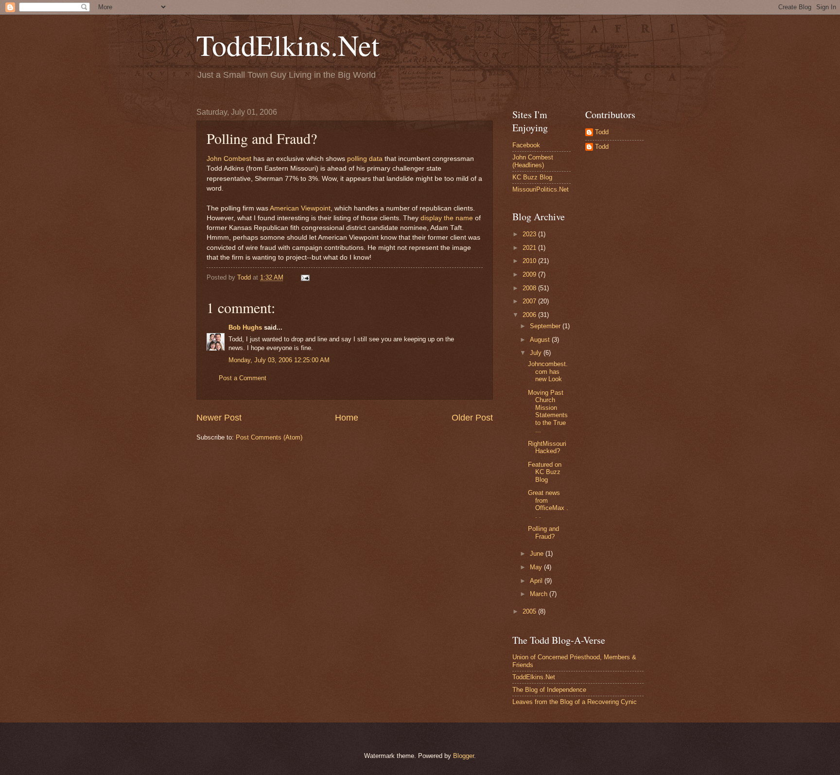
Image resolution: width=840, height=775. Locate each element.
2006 (530, 314)
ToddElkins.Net (288, 44)
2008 (530, 288)
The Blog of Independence (549, 689)
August (541, 339)
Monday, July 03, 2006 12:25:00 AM (279, 360)
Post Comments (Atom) (269, 437)
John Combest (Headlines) (532, 161)
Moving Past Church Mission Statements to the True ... (548, 411)
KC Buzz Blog (532, 177)
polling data (365, 158)
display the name (446, 218)
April (537, 580)
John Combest (229, 158)
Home (346, 418)
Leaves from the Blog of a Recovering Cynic (574, 701)
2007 (530, 301)
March (539, 594)
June (537, 553)
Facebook (526, 145)
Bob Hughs (245, 327)
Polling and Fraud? (543, 532)
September (546, 326)
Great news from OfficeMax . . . (548, 504)
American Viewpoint (300, 208)
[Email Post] (305, 277)
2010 (530, 260)
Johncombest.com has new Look (548, 371)
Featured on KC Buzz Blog (544, 472)
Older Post (472, 418)
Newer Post (219, 418)
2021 (530, 247)
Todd (602, 132)
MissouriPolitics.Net (540, 189)
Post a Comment (242, 378)
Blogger (463, 755)
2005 (530, 611)
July (536, 352)
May (537, 567)
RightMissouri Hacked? (547, 447)
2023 (530, 234)
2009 (530, 274)
